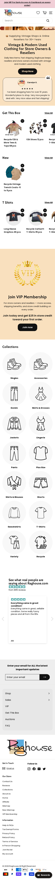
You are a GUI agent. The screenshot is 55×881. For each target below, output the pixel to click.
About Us (6, 793)
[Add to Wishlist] (22, 121)
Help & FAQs (8, 825)
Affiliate (5, 801)
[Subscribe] (45, 677)
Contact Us (7, 781)
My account (7, 853)
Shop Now (27, 71)
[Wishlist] (38, 13)
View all (49, 113)
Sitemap (6, 806)
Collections (7, 789)
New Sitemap (8, 810)
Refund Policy (8, 837)
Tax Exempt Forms (10, 829)
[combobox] (27, 21)
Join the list (7, 849)
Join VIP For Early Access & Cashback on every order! (27, 4)
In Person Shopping (11, 845)
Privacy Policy (8, 833)
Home (5, 798)
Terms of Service (10, 841)
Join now (27, 327)
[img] (29, 586)
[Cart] (44, 13)
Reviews (6, 785)
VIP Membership (9, 814)
